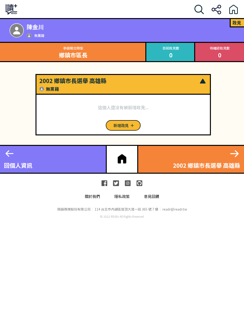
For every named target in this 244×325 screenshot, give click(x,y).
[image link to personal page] (17, 30)
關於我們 (92, 196)
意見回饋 (151, 196)
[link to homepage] (122, 159)
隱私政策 (122, 196)
